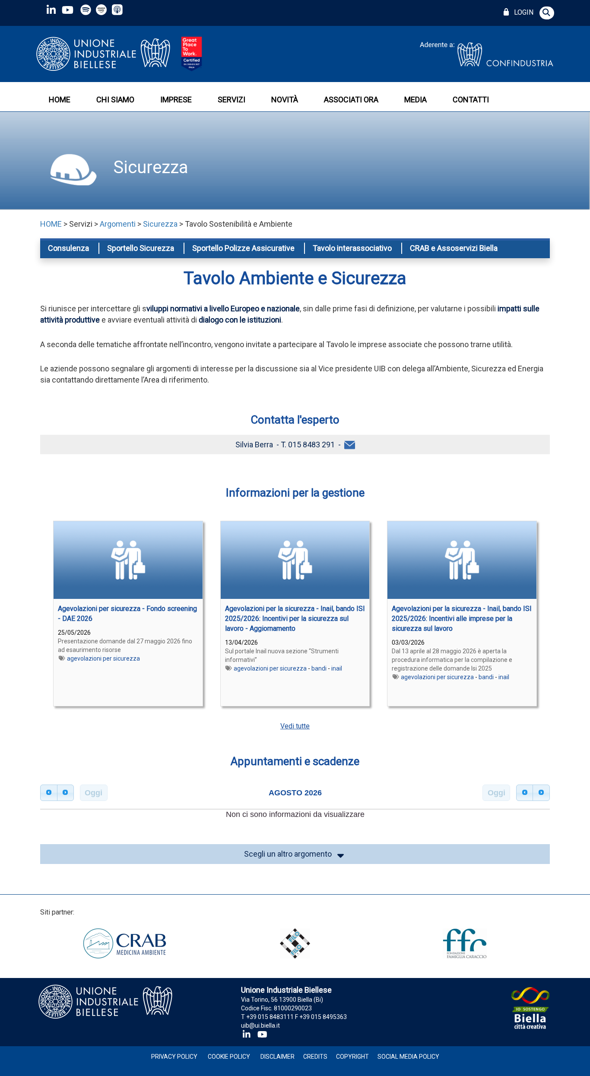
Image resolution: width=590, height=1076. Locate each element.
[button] (546, 12)
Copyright (352, 1056)
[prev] (48, 793)
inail (336, 668)
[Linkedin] (50, 10)
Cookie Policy (229, 1056)
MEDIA (415, 99)
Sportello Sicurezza (140, 248)
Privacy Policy (174, 1056)
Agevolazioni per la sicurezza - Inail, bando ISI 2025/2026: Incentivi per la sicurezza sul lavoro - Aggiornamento (295, 618)
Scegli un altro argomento (289, 853)
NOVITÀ (284, 99)
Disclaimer (277, 1056)
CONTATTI (471, 99)
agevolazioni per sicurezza (103, 658)
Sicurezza (148, 167)
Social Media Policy (408, 1056)
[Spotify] (85, 10)
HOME (59, 99)
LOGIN (522, 12)
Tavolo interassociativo (352, 248)
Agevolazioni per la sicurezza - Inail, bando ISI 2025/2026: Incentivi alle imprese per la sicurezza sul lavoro (462, 618)
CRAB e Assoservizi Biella (454, 248)
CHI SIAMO (115, 99)
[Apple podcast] (118, 10)
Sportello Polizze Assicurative (243, 248)
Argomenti (118, 223)
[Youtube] (67, 10)
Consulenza (68, 248)
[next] (65, 793)
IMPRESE (176, 99)
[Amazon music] (102, 10)
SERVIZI (231, 99)
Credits (315, 1056)
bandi (319, 668)
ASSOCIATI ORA (351, 99)
